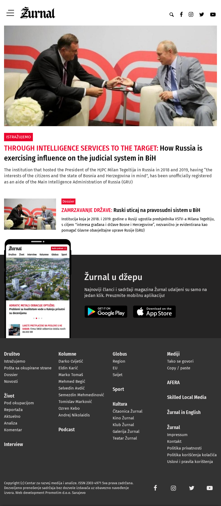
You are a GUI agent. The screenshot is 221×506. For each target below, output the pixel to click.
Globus (120, 354)
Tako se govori (180, 361)
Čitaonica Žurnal (127, 411)
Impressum (177, 434)
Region (119, 361)
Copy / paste (178, 368)
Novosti (11, 381)
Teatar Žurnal (125, 438)
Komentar (13, 429)
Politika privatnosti (184, 448)
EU (115, 368)
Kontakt (174, 441)
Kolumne (67, 354)
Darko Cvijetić (70, 361)
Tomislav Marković (75, 401)
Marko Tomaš (70, 374)
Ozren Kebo (69, 408)
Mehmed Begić (71, 381)
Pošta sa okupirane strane (27, 368)
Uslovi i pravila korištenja (190, 461)
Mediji (173, 354)
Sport (118, 389)
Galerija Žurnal (126, 431)
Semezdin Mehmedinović (81, 394)
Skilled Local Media (186, 397)
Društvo (12, 354)
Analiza (10, 423)
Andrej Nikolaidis (74, 415)
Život (9, 396)
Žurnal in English (184, 412)
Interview (13, 444)
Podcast (66, 430)
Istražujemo (14, 361)
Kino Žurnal (123, 418)
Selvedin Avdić (71, 388)
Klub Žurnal (123, 424)
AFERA (173, 382)
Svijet (117, 374)
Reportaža (13, 409)
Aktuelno (12, 416)
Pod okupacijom (19, 403)
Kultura (120, 404)
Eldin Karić (68, 368)
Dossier (11, 374)
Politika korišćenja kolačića (192, 454)
